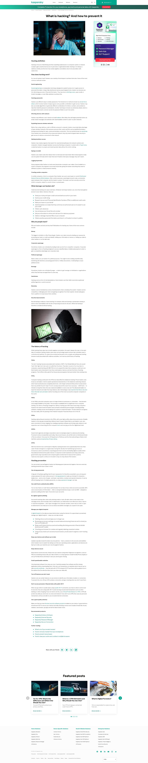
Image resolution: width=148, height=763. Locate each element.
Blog (45, 758)
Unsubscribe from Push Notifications (74, 758)
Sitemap (62, 758)
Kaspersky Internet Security (43, 617)
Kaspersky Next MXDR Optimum (82, 741)
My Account (107, 2)
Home (54, 2)
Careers (66, 758)
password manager (67, 480)
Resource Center (50, 758)
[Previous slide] (28, 698)
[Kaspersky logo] (37, 2)
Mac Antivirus (56, 734)
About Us (37, 758)
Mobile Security (57, 736)
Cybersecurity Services (103, 734)
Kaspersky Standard (35, 731)
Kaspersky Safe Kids (35, 739)
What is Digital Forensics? (101, 699)
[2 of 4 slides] (73, 717)
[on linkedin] (71, 650)
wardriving (84, 131)
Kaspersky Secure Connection (44, 622)
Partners (68, 2)
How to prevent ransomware (43, 634)
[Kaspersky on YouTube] (108, 752)
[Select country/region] (92, 2)
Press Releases (56, 758)
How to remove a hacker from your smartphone (49, 632)
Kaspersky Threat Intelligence (104, 741)
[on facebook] (62, 650)
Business (61, 2)
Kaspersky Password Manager (44, 619)
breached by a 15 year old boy (49, 439)
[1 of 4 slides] (71, 717)
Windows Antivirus (58, 739)
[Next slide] (120, 698)
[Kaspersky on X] (101, 752)
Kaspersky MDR (101, 736)
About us (75, 2)
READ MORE (37, 711)
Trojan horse (83, 145)
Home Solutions (35, 728)
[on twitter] (67, 650)
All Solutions (34, 744)
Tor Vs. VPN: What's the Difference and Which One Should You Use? (43, 701)
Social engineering (36, 88)
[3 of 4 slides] (75, 717)
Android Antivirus (57, 731)
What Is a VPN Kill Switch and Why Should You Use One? (73, 700)
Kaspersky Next (101, 731)
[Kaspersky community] (116, 752)
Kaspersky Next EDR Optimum (82, 736)
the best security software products (55, 603)
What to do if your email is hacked (45, 629)
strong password (60, 476)
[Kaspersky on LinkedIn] (105, 752)
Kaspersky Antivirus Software (44, 615)
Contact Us (33, 758)
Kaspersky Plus (34, 734)
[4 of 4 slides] (77, 717)
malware (59, 117)
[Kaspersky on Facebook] (97, 752)
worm (58, 425)
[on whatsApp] (76, 650)
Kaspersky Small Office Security (82, 731)
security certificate (39, 568)
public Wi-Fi (58, 587)
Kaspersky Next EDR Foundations (83, 734)
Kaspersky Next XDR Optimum (82, 739)
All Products (78, 744)
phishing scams (71, 92)
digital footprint (36, 513)
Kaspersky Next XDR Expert (104, 739)
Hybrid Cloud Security (103, 744)
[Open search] (95, 2)
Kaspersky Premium (35, 736)
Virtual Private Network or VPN (71, 591)
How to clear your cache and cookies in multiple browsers (52, 636)
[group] (44, 697)
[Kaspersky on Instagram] (112, 752)
